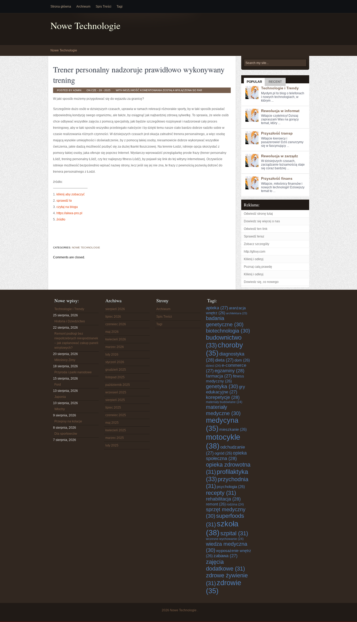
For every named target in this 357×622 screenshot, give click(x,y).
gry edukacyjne (225, 389)
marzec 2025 (114, 438)
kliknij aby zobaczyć (70, 194)
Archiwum (83, 6)
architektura (236, 313)
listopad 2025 (115, 377)
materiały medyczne (223, 410)
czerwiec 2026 (115, 324)
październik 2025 (117, 385)
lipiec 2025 (113, 407)
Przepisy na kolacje (68, 421)
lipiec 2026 (113, 316)
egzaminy (229, 370)
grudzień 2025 (115, 369)
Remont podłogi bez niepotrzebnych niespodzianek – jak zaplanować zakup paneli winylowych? (76, 341)
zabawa (226, 555)
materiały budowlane (224, 402)
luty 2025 (111, 445)
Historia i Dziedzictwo (69, 321)
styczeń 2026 (114, 362)
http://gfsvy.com (254, 251)
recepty (221, 493)
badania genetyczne (225, 321)
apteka (217, 307)
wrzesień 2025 (115, 392)
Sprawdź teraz (254, 236)
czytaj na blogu (67, 207)
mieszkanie (233, 429)
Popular (254, 82)
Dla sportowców (65, 433)
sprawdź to (64, 200)
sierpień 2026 (115, 309)
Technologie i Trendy (280, 88)
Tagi (120, 6)
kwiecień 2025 (115, 430)
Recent (275, 82)
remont (216, 504)
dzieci (213, 366)
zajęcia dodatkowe (225, 565)
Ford (57, 384)
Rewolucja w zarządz (279, 156)
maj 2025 (112, 423)
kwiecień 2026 (115, 339)
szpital (234, 533)
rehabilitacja (223, 499)
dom (242, 360)
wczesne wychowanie (225, 539)
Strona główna (60, 6)
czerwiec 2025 (115, 415)
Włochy (59, 409)
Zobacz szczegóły (256, 244)
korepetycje (223, 397)
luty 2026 (111, 354)
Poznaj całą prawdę (258, 267)
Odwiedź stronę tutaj (258, 214)
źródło (60, 219)
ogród (223, 453)
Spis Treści (103, 6)
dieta (224, 360)
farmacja (219, 376)
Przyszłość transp (277, 133)
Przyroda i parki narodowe (73, 372)
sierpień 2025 (115, 400)
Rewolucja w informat (280, 111)
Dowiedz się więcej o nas (262, 221)
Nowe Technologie (85, 25)
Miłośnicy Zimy (64, 360)
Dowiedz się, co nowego (261, 282)
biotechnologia (228, 331)
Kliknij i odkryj (253, 259)
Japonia (60, 397)
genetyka (222, 386)
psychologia (231, 486)
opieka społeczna (226, 455)
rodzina (235, 504)
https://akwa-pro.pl (69, 213)
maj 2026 (112, 332)
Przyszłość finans (276, 178)
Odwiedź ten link (255, 229)
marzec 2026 (114, 347)
